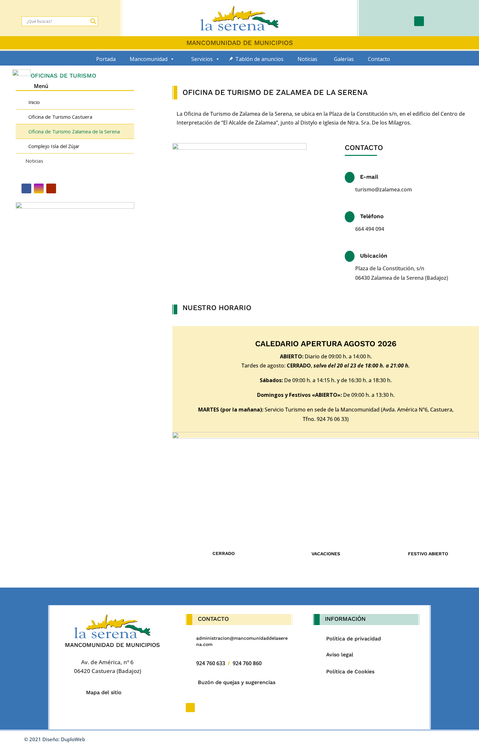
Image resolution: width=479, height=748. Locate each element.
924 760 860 (247, 663)
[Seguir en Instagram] (39, 188)
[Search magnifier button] (93, 21)
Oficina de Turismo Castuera (60, 116)
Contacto (379, 59)
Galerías (344, 59)
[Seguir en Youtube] (51, 188)
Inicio (34, 102)
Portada (106, 59)
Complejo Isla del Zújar (54, 146)
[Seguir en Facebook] (419, 21)
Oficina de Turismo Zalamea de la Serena (74, 131)
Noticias (307, 59)
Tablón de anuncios (259, 59)
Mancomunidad (148, 59)
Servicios (202, 59)
